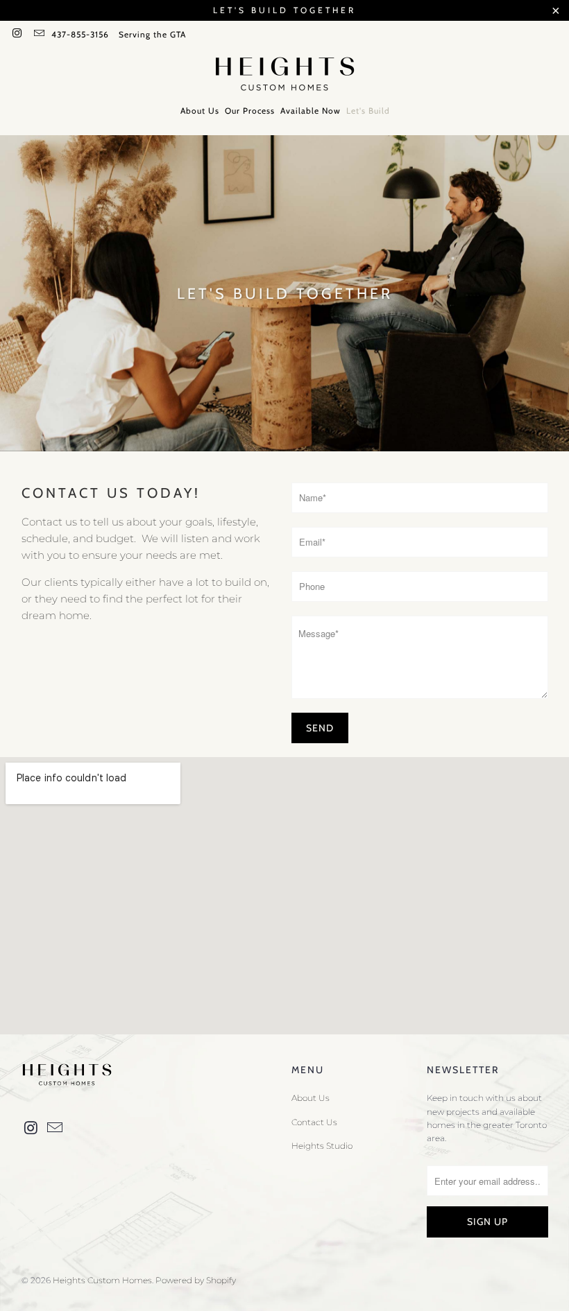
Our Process (250, 110)
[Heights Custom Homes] (285, 74)
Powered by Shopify (195, 1280)
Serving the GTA (152, 34)
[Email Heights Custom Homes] (38, 34)
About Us (199, 110)
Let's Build (368, 110)
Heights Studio (322, 1145)
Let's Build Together (284, 10)
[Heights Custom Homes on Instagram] (16, 34)
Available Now (310, 110)
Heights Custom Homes (102, 1280)
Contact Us (314, 1122)
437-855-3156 (80, 34)
